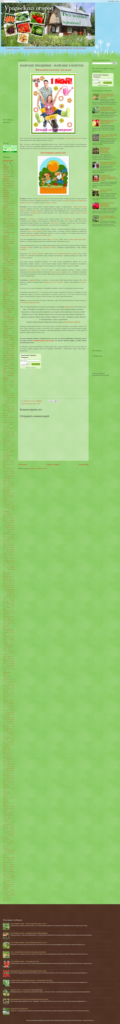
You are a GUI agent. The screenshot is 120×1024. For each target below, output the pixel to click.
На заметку (8, 621)
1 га (7, 382)
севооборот (23, 249)
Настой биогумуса (10, 630)
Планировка (6, 690)
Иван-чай (12, 536)
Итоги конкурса (10, 549)
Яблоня (12, 882)
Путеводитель (6, 746)
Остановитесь (66, 200)
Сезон (10, 781)
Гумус (12, 227)
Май (38, 403)
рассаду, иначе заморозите (35, 231)
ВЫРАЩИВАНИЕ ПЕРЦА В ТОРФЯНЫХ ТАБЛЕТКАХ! (108, 163)
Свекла (12, 775)
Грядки (6, 189)
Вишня (9, 448)
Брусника (12, 431)
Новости (5, 306)
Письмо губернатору (8, 681)
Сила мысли (6, 788)
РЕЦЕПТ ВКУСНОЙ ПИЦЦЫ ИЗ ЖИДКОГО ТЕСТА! (108, 135)
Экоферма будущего (8, 875)
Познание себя (8, 705)
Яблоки (5, 882)
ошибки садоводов (7, 886)
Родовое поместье (7, 763)
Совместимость (7, 252)
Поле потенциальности (8, 706)
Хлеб (10, 860)
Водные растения (7, 270)
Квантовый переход (8, 290)
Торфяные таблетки (8, 259)
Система (6, 804)
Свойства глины (10, 777)
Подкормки (6, 330)
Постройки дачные (10, 714)
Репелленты (9, 759)
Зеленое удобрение (10, 522)
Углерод (9, 844)
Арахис (7, 395)
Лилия (13, 605)
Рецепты (6, 167)
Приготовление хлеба (8, 726)
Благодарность (7, 268)
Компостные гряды (7, 576)
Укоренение (6, 848)
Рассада (5, 171)
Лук (9, 234)
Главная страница (13, 48)
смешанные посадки (49, 247)
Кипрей (7, 562)
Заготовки (11, 181)
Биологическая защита (8, 406)
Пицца (9, 683)
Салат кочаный (8, 772)
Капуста (5, 212)
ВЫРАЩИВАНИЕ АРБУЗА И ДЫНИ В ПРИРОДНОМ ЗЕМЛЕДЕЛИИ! (108, 121)
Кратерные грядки (10, 591)
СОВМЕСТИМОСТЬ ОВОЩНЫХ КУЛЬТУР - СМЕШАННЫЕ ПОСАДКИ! (108, 108)
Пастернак (12, 663)
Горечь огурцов (10, 475)
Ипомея (5, 544)
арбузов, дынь (47, 235)
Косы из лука (6, 587)
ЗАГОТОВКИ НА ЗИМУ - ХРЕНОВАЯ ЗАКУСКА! (25, 961)
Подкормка (9, 328)
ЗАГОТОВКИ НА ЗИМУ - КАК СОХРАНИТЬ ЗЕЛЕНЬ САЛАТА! (29, 942)
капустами (23, 257)
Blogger (92, 1020)
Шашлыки (12, 871)
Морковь (12, 212)
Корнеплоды (6, 294)
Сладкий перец (8, 808)
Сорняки (5, 201)
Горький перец (8, 476)
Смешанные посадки (6, 199)
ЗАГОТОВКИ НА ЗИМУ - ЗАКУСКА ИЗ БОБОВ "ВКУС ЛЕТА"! (108, 217)
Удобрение (6, 846)
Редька (9, 755)
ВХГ (11, 437)
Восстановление (7, 272)
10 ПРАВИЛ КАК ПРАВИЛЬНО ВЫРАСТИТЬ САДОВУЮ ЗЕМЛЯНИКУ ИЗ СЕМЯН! (108, 178)
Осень (6, 165)
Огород (5, 239)
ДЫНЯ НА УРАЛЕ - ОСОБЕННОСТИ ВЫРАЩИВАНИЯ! (27, 990)
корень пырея (9, 884)
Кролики (5, 295)
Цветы (12, 171)
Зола (4, 534)
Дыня (4, 502)
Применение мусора (8, 730)
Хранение (6, 205)
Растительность (10, 350)
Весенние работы (28, 403)
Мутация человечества (8, 620)
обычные (40, 253)
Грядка (10, 482)
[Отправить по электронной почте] (49, 401)
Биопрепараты (6, 417)
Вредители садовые (7, 455)
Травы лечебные (10, 833)
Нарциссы (6, 627)
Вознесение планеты (8, 449)
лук (53, 239)
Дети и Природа (7, 489)
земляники (32, 219)
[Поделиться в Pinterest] (57, 401)
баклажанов (33, 235)
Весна (35, 403)
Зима (10, 283)
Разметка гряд (7, 748)
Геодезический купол (8, 467)
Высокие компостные (59, 253)
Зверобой (12, 520)
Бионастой (6, 415)
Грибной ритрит (7, 478)
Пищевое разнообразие (8, 685)
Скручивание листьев (8, 806)
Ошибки (9, 310)
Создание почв (8, 813)
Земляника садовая (10, 527)
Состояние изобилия (8, 826)
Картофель (6, 180)
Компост (6, 174)
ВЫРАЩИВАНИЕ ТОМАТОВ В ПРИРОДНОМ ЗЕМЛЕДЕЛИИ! (29, 971)
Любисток (9, 607)
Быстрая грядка (10, 433)
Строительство (7, 256)
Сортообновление (7, 824)
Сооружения (9, 822)
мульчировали (68, 219)
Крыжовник (9, 596)
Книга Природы (10, 567)
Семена (6, 169)
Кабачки (6, 285)
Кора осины (11, 582)
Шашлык (12, 373)
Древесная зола (7, 500)
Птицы (12, 346)
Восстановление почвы (8, 274)
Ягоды (12, 185)
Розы (4, 764)
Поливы (12, 710)
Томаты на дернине (9, 831)
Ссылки (7, 828)
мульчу (84, 219)
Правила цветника (10, 719)
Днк (6, 496)
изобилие (12, 223)
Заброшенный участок (8, 505)
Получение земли (10, 712)
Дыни (9, 229)
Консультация (8, 292)
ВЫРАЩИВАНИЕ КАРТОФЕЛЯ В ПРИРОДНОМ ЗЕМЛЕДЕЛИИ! (105, 150)
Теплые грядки (7, 221)
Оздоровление (8, 647)
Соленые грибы (7, 817)
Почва (4, 335)
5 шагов (5, 386)
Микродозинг (9, 612)
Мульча (9, 183)
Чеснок (5, 223)
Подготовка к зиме (7, 699)
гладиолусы (53, 272)
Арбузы (5, 209)
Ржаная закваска (7, 761)
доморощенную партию (71, 322)
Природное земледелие (6, 193)
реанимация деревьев (8, 893)
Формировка (6, 371)
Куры (13, 598)
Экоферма (9, 261)
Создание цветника (8, 362)
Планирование (7, 315)
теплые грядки (31, 253)
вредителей (69, 307)
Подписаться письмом (31, 367)
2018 (4, 263)
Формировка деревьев (8, 857)
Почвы (10, 335)
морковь (49, 239)
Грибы (9, 187)
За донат (9, 504)
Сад (13, 764)
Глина (6, 473)
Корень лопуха (8, 583)
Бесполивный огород (8, 400)
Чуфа (4, 871)
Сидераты (6, 196)
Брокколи (5, 431)
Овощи (12, 306)
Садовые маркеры (10, 766)
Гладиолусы (9, 276)
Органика (12, 650)
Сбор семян (6, 775)
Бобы (13, 417)
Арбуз (12, 395)
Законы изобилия (7, 515)
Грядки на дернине (7, 277)
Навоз (10, 623)
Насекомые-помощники (8, 629)
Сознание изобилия (7, 815)
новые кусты (54, 223)
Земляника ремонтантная (8, 525)
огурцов (39, 235)
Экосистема (9, 873)
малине (34, 211)
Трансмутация (7, 839)
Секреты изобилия (7, 783)
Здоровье (9, 281)
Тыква (4, 840)
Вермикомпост (7, 439)
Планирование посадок (8, 317)
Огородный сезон (10, 645)
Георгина (5, 471)
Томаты (9, 203)
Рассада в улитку (7, 752)
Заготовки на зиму (10, 507)
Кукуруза (5, 598)
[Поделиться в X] (53, 401)
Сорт (13, 201)
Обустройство (7, 238)
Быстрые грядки (10, 435)
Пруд (6, 344)
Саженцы (12, 357)
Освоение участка (10, 308)
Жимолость (11, 502)
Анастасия (5, 393)
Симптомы (6, 795)
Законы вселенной (7, 513)
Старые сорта (7, 254)
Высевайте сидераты (72, 253)
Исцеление (11, 547)
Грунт (4, 482)
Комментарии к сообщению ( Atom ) (37, 468)
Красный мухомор (10, 589)
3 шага (10, 384)
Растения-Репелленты (8, 754)
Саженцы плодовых (81, 213)
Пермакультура (7, 176)
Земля (4, 283)
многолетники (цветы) (33, 270)
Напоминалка (6, 625)
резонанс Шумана (10, 895)
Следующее (22, 464)
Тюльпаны (12, 840)
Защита (5, 516)
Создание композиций (8, 811)
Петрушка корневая (7, 679)
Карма (4, 554)
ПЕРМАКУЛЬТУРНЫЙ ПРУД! (19, 1009)
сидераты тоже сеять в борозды (53, 282)
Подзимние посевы (8, 326)
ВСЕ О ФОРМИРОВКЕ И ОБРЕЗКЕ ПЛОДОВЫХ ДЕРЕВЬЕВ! (107, 95)
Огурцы (5, 185)
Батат (9, 399)
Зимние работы (10, 529)
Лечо (7, 605)
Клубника (6, 230)
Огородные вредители (8, 643)
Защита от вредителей (8, 279)
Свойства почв (8, 779)
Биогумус (6, 404)
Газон (5, 466)
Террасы (12, 830)
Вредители (6, 178)
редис (56, 239)
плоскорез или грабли (50, 203)
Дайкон (5, 484)
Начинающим (6, 636)
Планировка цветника (8, 692)
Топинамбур (6, 257)
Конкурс (5, 580)
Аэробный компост (10, 397)
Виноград (12, 446)
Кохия (13, 587)
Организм (5, 650)
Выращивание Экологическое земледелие (6, 458)
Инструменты (6, 542)
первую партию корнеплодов (77, 239)
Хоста (4, 864)
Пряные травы (8, 745)
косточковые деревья (35, 213)
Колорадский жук (7, 573)
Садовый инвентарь (9, 768)
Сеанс (4, 781)
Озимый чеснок (7, 649)
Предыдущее (84, 464)
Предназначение (10, 721)
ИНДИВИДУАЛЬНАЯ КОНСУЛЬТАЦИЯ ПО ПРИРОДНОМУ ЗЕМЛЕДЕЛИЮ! (55, 48)
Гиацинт (12, 471)
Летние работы (10, 603)
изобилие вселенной (8, 381)
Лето (4, 181)
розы (59, 272)
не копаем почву (42, 198)
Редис (7, 352)
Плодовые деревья (7, 218)
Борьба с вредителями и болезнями (8, 426)
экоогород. (5, 900)
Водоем (7, 227)
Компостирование (7, 574)
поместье (9, 891)
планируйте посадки (26, 247)
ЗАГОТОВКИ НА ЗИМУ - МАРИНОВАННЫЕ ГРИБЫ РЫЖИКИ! (29, 933)
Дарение (12, 484)
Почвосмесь (9, 716)
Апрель (12, 393)
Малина (6, 609)
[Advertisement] (10, 87)
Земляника (6, 191)
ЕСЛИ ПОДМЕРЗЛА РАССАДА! (106, 191)
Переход (9, 667)
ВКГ (6, 437)
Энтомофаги (6, 379)
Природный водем (7, 737)
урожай (9, 897)
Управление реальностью (8, 850)
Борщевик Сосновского (8, 422)
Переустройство (10, 665)
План (7, 687)
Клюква (12, 565)
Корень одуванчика (7, 585)
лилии (69, 272)
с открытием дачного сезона (73, 138)
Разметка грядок (10, 348)
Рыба (9, 764)
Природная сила (10, 732)
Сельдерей (5, 784)
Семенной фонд (7, 361)
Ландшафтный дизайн (8, 232)
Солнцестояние (7, 819)
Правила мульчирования (8, 717)
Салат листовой (7, 774)
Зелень (9, 524)
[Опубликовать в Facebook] (55, 401)
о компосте (31, 280)
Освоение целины (7, 656)
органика (83, 282)
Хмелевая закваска (7, 862)
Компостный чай (7, 578)
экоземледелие (7, 898)
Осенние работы (10, 214)
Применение (9, 728)
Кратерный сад (10, 592)
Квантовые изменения (8, 558)
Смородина (6, 810)
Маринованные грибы (8, 610)
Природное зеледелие (8, 337)
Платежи (9, 694)
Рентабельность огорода (8, 757)
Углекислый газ (10, 842)
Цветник (6, 207)
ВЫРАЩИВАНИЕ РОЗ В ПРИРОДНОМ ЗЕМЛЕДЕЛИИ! (107, 204)
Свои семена (7, 219)
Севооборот (9, 359)
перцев (27, 235)
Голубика (12, 473)
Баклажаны (11, 263)
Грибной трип (7, 480)
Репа (13, 352)
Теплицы (5, 368)
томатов (22, 235)
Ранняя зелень (7, 750)
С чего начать (7, 250)
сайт (38, 292)
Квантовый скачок (10, 560)
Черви (10, 869)
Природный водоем (8, 739)
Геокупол (9, 469)
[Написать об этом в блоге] (51, 401)
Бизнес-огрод (9, 402)
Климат (5, 565)
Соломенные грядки (8, 821)
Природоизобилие (7, 248)
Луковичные (6, 236)
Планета (10, 688)
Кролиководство (10, 594)
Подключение (11, 703)
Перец (9, 216)
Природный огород (8, 343)
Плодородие (6, 696)
